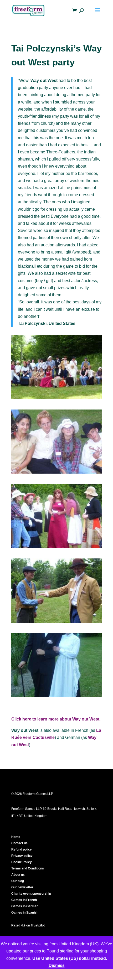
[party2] (56, 697)
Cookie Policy (21, 862)
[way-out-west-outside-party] (56, 399)
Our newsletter (22, 887)
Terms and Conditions (27, 868)
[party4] (56, 622)
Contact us (19, 843)
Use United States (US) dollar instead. (69, 958)
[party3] (56, 473)
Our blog (17, 881)
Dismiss (57, 965)
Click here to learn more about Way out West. (55, 719)
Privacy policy (22, 856)
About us (18, 875)
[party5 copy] (56, 548)
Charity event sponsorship (31, 893)
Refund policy (21, 849)
